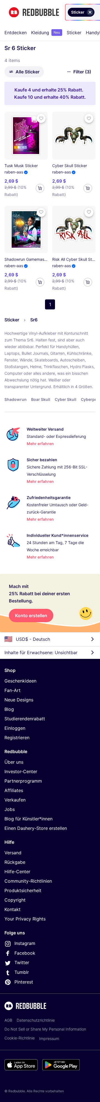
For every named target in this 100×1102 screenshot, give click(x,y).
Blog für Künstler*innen (28, 818)
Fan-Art (12, 690)
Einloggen (14, 728)
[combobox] (96, 12)
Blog (9, 709)
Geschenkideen (20, 681)
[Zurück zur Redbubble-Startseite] (34, 12)
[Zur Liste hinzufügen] (41, 118)
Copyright (15, 900)
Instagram (24, 943)
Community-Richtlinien (28, 881)
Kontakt (12, 909)
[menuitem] (15, 32)
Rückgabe (14, 862)
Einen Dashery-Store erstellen (35, 828)
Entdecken (15, 32)
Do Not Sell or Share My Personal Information (45, 1029)
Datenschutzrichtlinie (36, 1020)
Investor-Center (20, 771)
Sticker (74, 32)
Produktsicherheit (22, 890)
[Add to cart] (40, 188)
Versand (12, 852)
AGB (8, 1020)
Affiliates (13, 790)
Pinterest (23, 982)
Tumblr (21, 972)
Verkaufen (15, 800)
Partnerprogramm (23, 781)
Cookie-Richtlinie (19, 1038)
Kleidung (45, 32)
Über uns (13, 762)
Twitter (21, 962)
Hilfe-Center (17, 871)
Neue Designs (18, 700)
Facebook (24, 953)
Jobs (9, 809)
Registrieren (16, 737)
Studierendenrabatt (24, 718)
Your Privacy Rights (25, 919)
